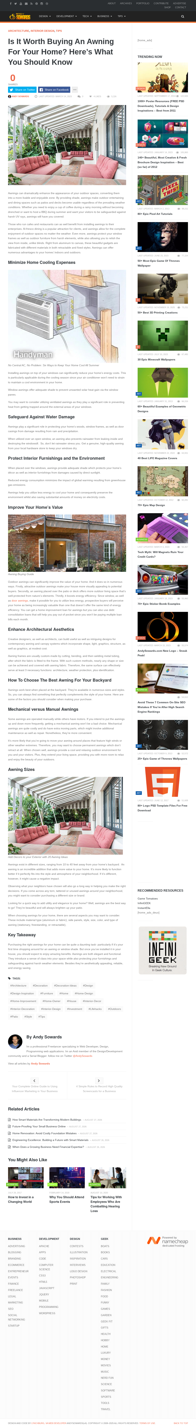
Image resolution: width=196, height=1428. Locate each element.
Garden (106, 1315)
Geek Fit (107, 1321)
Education (108, 1265)
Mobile (44, 1300)
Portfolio (142, 3)
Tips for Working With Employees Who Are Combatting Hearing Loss (106, 1204)
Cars (104, 1258)
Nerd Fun (107, 1377)
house (72, 1001)
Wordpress (47, 1313)
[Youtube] (21, 3)
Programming (48, 1307)
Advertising (16, 1246)
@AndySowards (82, 1055)
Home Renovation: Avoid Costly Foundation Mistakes (44, 1133)
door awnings (20, 600)
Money (105, 1359)
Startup (14, 1325)
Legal (12, 1296)
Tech (85, 16)
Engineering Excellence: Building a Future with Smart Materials (50, 1140)
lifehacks (96, 1008)
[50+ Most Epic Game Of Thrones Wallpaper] (163, 237)
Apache (44, 1246)
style (29, 1016)
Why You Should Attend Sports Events (66, 1199)
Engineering (109, 1277)
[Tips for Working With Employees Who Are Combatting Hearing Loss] (108, 1177)
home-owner (52, 1001)
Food (104, 1296)
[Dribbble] (47, 3)
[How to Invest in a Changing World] (26, 1177)
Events (13, 1277)
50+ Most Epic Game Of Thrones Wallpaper (159, 263)
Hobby (105, 1340)
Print (73, 1283)
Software (108, 1390)
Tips (120, 16)
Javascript (46, 1288)
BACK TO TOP (181, 1423)
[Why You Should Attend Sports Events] (67, 1177)
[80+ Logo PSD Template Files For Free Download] (163, 782)
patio (15, 1016)
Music (105, 1371)
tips (42, 1016)
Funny (105, 1302)
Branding (14, 1258)
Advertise (179, 3)
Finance (13, 1283)
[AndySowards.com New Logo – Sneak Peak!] (163, 627)
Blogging (14, 1252)
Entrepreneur (18, 1271)
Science (106, 1384)
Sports (106, 1396)
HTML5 (43, 1281)
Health (105, 1334)
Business (103, 16)
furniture (47, 993)
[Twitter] (16, 3)
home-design (84, 993)
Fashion (106, 1290)
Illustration (78, 1252)
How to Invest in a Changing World (21, 1199)
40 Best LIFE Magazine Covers (157, 458)
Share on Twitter (25, 89)
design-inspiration (23, 993)
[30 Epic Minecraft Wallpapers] (163, 335)
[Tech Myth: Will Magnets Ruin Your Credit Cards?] (163, 528)
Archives (126, 3)
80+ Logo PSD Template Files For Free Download (162, 808)
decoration (41, 985)
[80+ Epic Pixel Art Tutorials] (163, 190)
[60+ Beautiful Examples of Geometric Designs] (163, 383)
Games (105, 1308)
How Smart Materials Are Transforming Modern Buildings (46, 1119)
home (64, 993)
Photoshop (78, 1277)
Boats (105, 1246)
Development (65, 16)
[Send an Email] (27, 3)
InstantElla (144, 907)
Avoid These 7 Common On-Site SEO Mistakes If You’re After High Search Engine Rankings (161, 707)
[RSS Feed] (31, 3)
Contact (180, 7)
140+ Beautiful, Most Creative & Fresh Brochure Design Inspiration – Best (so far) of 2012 (162, 162)
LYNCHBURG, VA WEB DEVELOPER (48, 1423)
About (112, 3)
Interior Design (42, 30)
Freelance (15, 1290)
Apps (42, 1252)
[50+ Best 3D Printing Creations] (163, 289)
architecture (18, 30)
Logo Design (78, 1271)
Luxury (106, 1352)
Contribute (161, 3)
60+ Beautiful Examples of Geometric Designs (162, 409)
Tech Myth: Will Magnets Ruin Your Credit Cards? (160, 554)
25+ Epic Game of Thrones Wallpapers (162, 758)
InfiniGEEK (144, 903)
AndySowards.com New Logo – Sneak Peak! (162, 653)
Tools (105, 1403)
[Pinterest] (37, 3)
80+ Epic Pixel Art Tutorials (155, 213)
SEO (10, 1308)
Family (105, 1283)
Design (43, 16)
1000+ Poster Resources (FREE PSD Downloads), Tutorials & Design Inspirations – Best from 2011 (161, 106)
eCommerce (16, 1265)
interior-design (52, 1008)
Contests (76, 1246)
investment (75, 1008)
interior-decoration (23, 1008)
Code (42, 1258)
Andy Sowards (20, 96)
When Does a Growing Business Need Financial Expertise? (48, 1146)
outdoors (115, 1008)
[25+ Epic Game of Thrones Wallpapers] (163, 735)
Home (104, 1346)
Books (105, 1252)
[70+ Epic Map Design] (163, 481)
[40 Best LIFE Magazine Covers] (163, 434)
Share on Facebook (57, 89)
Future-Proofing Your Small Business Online (39, 1126)
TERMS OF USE (147, 1423)
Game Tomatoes (148, 898)
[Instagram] (42, 3)
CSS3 (42, 1275)
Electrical (108, 1271)
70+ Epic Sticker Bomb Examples (159, 603)
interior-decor (92, 1001)
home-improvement (24, 1001)
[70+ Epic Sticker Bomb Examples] (163, 580)
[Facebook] (11, 3)
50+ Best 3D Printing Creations (158, 312)
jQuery (44, 1294)
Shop (167, 7)
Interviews (78, 1265)
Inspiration (78, 1258)
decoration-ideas (66, 985)
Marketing (15, 1302)
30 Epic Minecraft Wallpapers (156, 359)
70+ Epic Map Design (151, 505)
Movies (106, 1365)
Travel (105, 1409)
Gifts (104, 1327)
